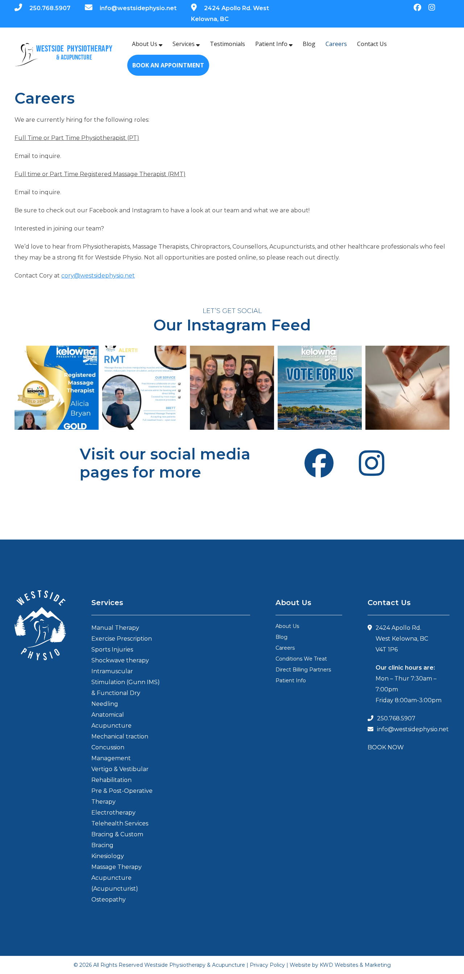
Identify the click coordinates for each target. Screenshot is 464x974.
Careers (336, 44)
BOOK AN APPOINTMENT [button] (168, 65)
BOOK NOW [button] (386, 747)
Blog (309, 44)
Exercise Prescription (121, 638)
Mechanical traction (119, 736)
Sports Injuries (112, 649)
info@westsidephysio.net (138, 8)
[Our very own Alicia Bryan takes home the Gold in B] (56, 388)
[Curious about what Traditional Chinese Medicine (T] (407, 388)
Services (184, 44)
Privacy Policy (267, 965)
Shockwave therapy (120, 660)
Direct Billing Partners (303, 669)
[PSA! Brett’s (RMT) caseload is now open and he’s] (144, 388)
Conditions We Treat (301, 658)
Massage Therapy (116, 866)
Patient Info (272, 44)
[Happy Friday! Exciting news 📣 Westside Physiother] (320, 388)
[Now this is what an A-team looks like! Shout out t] (232, 388)
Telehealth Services (119, 823)
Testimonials (227, 44)
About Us (145, 44)
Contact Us (372, 44)
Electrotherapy (113, 812)
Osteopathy (108, 899)
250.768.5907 (49, 8)
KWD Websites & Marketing (355, 965)
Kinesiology (107, 856)
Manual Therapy (115, 627)
